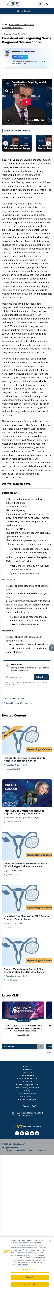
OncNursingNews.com (27, 1084)
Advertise (27, 1069)
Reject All (30, 1277)
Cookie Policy (22, 1265)
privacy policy (9, 684)
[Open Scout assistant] (40, 4)
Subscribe (40, 677)
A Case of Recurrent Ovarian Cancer (19, 703)
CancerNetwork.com (27, 1078)
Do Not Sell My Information (27, 1087)
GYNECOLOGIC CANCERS (13, 698)
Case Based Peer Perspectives (21, 24)
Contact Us (27, 1072)
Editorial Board (27, 1096)
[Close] (50, 1240)
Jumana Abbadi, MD (31, 817)
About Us (27, 1066)
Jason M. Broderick (14, 870)
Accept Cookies (30, 1284)
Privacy (27, 1090)
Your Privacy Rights (27, 1099)
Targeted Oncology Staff (16, 765)
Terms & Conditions (27, 1093)
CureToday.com (27, 1075)
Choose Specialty (24, 11)
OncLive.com (27, 1081)
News (31, 1150)
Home (4, 24)
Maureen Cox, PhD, (14, 817)
